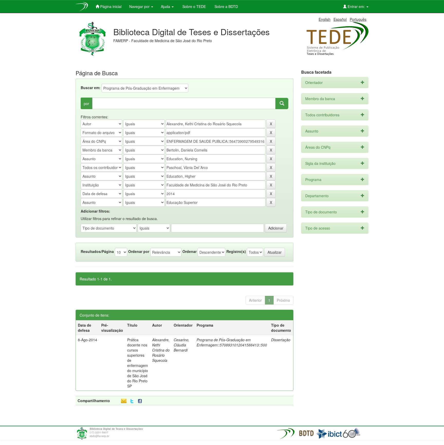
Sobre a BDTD (226, 6)
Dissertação (280, 339)
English (324, 19)
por (86, 103)
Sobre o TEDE (193, 6)
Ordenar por (138, 251)
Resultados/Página (97, 251)
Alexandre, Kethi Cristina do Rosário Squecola (161, 350)
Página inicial (110, 6)
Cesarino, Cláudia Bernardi (181, 345)
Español (340, 19)
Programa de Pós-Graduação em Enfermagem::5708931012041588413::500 (232, 342)
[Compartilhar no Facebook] (141, 401)
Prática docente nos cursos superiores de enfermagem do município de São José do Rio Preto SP (137, 363)
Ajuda (166, 6)
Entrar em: (356, 6)
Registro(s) (236, 251)
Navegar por (140, 6)
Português (358, 19)
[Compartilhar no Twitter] (132, 401)
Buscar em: (90, 87)
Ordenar (189, 251)
